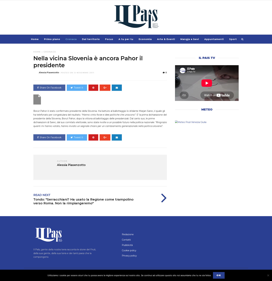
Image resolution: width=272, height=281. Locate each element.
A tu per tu (126, 39)
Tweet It (78, 87)
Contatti (126, 239)
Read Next (42, 195)
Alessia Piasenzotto (49, 72)
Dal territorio (91, 39)
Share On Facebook (50, 87)
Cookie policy (129, 250)
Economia (145, 39)
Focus (109, 39)
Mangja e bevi (189, 39)
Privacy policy (129, 255)
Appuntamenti (214, 39)
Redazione (128, 234)
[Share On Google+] (105, 88)
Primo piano (52, 39)
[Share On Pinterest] (93, 88)
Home (35, 39)
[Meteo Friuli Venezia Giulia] (207, 122)
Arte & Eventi (166, 39)
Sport (233, 39)
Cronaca (71, 39)
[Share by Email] (117, 88)
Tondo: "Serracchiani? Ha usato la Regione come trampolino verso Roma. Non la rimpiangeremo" (83, 201)
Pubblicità (127, 245)
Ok (218, 275)
